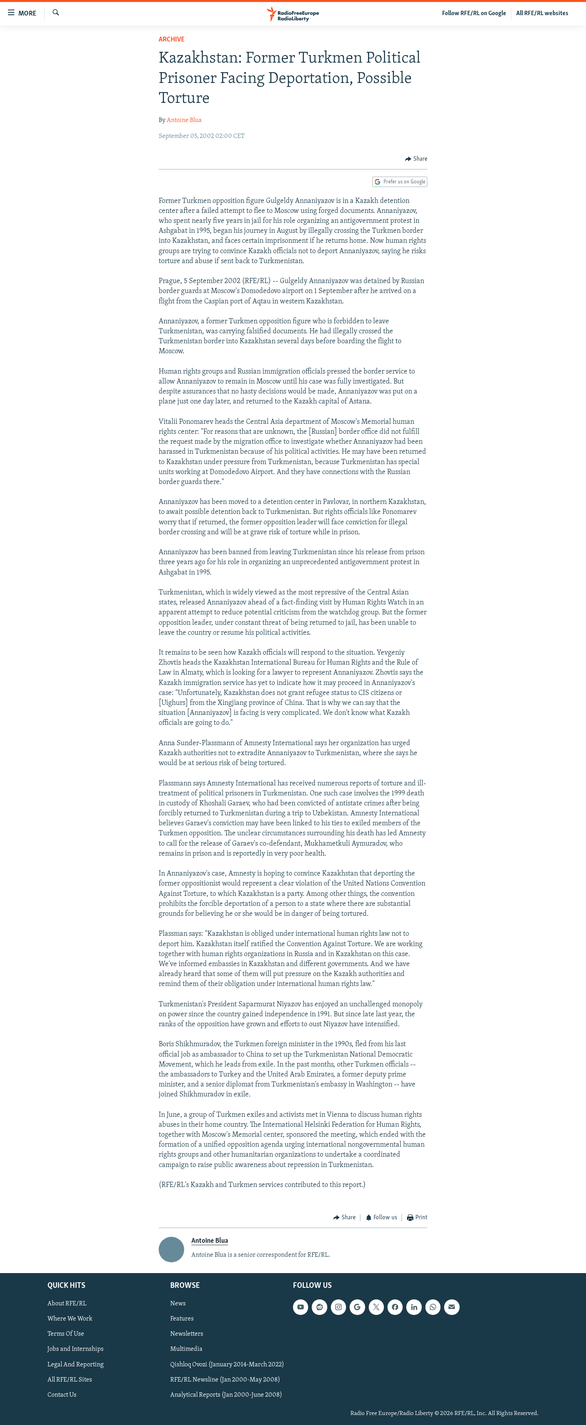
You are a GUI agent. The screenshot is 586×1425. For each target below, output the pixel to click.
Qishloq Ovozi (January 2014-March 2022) (227, 1365)
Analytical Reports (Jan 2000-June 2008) (226, 1395)
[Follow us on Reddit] (319, 1307)
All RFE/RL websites (542, 13)
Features (182, 1319)
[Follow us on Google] (357, 1307)
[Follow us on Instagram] (338, 1307)
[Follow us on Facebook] (395, 1307)
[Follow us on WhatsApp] (432, 1307)
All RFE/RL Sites (69, 1380)
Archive (172, 39)
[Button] (416, 159)
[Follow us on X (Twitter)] (376, 1307)
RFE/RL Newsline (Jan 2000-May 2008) (225, 1380)
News (178, 1304)
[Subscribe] (451, 1307)
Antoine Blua (184, 120)
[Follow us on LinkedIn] (413, 1307)
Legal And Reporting (75, 1365)
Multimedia (186, 1349)
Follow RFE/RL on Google (474, 13)
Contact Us (62, 1395)
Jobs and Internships (75, 1349)
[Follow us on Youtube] (300, 1307)
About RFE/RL (67, 1304)
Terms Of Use (65, 1334)
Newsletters (186, 1334)
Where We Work (69, 1319)
